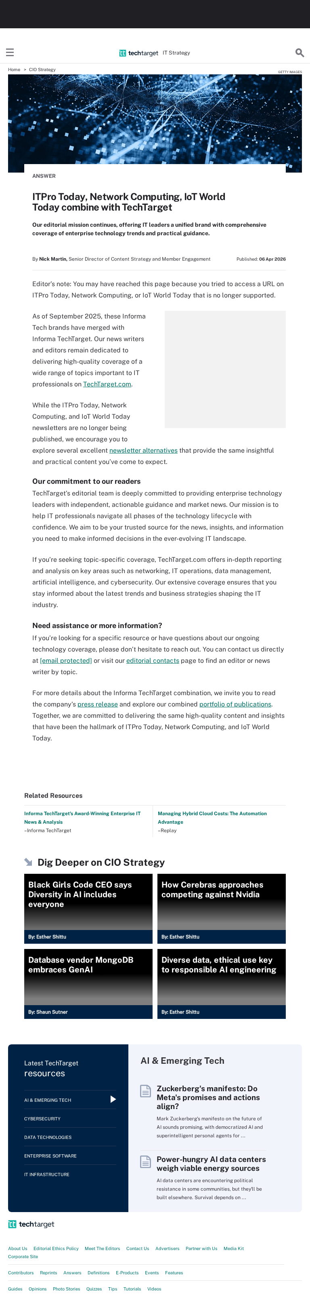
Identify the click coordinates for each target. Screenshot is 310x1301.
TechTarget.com (107, 384)
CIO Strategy (42, 69)
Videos (154, 1288)
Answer (44, 176)
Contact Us (137, 1248)
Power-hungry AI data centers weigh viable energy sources (211, 1163)
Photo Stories (66, 1288)
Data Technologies (47, 1137)
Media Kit (234, 1248)
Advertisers (167, 1248)
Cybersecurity (42, 1118)
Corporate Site (23, 1256)
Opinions (38, 1288)
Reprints (48, 1272)
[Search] (300, 53)
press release (98, 704)
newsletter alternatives (143, 450)
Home (14, 69)
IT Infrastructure (46, 1174)
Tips (112, 1288)
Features (174, 1272)
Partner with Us (202, 1248)
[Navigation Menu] (10, 53)
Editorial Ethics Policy (56, 1248)
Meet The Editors (102, 1248)
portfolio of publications (235, 704)
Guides (15, 1288)
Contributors (21, 1272)
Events (152, 1272)
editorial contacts (152, 660)
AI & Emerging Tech (47, 1100)
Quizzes (94, 1288)
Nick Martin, (53, 259)
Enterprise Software (50, 1155)
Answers (72, 1272)
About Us (17, 1248)
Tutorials (132, 1288)
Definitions (99, 1272)
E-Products (127, 1272)
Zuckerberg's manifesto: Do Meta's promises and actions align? (208, 1097)
